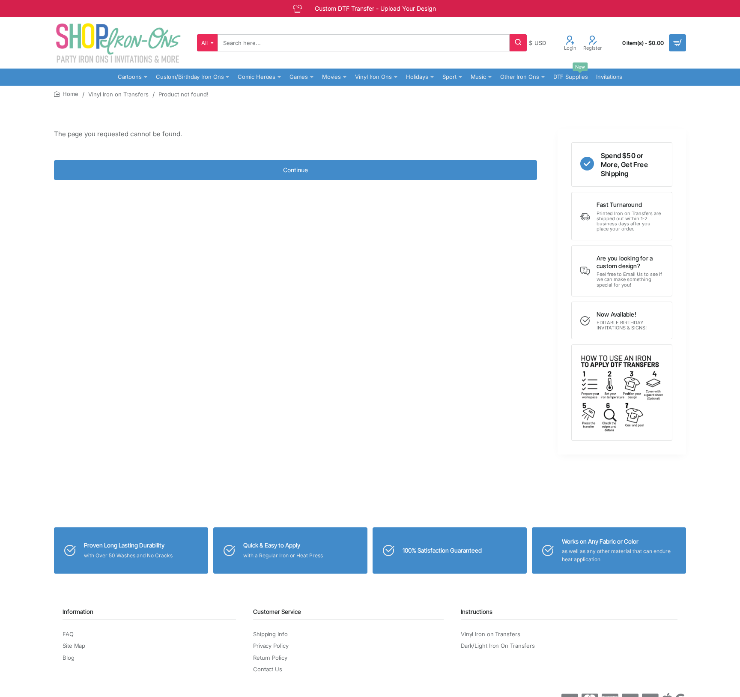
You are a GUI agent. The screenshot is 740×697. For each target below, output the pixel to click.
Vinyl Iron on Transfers (118, 94)
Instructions (476, 611)
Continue (295, 170)
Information (78, 611)
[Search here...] (518, 42)
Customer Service (277, 611)
